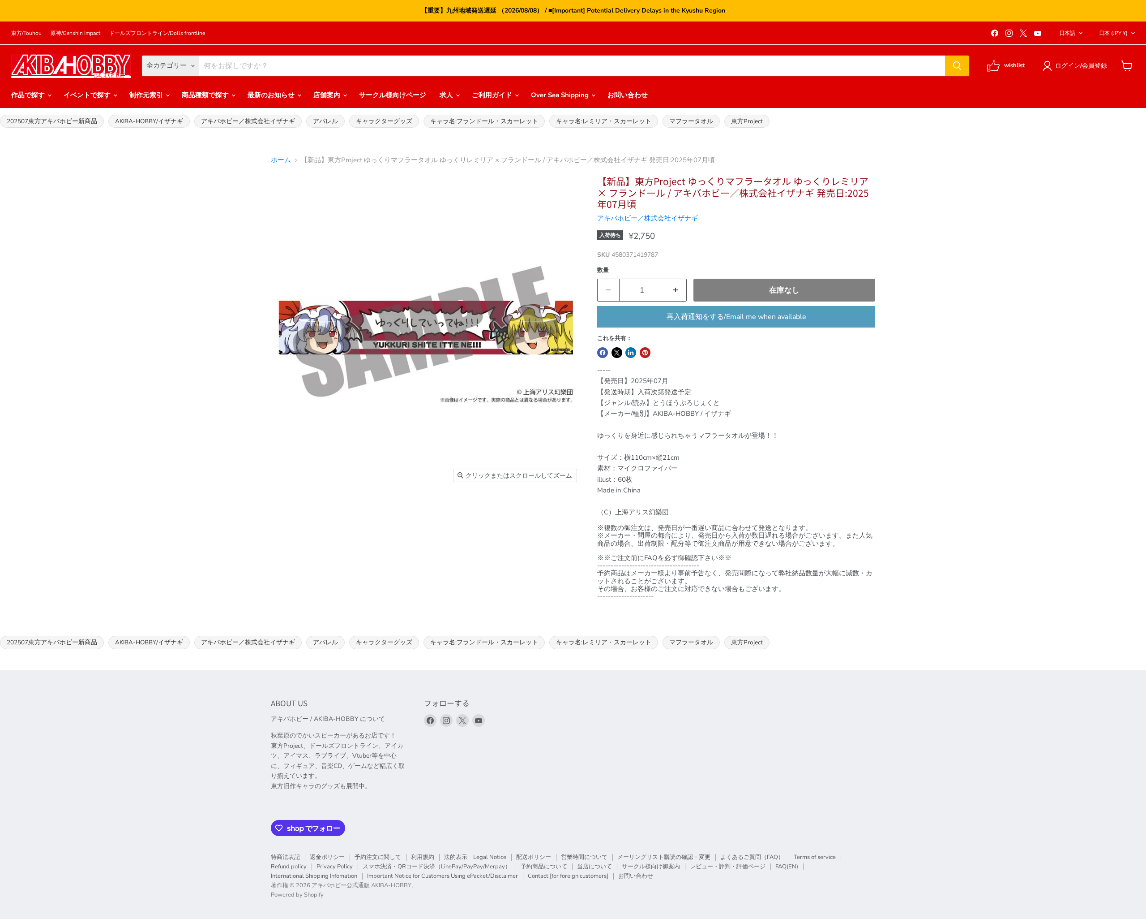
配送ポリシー (533, 857)
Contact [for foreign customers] (568, 876)
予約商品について (544, 867)
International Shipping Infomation (314, 876)
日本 (1113, 33)
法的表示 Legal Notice (475, 857)
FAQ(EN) (786, 867)
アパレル (325, 121)
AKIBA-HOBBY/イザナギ (149, 121)
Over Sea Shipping (560, 95)
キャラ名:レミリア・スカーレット (603, 121)
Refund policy (289, 867)
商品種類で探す (206, 95)
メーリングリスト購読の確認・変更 (663, 857)
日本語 (1067, 33)
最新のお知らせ (272, 95)
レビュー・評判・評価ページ (727, 867)
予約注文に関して (378, 857)
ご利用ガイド (493, 95)
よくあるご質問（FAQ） (752, 857)
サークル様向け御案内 (651, 867)
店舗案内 (327, 95)
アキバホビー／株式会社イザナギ (248, 121)
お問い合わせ (627, 95)
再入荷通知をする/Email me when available (736, 317)
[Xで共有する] (616, 352)
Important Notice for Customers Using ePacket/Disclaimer (442, 876)
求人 (447, 95)
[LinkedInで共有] (630, 352)
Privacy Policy (334, 867)
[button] (1076, 65)
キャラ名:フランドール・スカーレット (484, 121)
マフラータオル (691, 121)
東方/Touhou (26, 33)
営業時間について (584, 857)
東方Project (747, 121)
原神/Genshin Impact (75, 33)
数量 (603, 270)
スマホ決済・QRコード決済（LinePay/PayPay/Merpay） (437, 867)
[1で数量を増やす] (676, 290)
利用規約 (422, 857)
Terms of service (815, 857)
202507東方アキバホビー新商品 (52, 121)
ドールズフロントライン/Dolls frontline (157, 33)
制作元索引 (147, 95)
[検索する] (957, 66)
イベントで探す (88, 95)
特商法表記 (285, 857)
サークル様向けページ (392, 95)
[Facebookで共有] (602, 352)
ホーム (281, 160)
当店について (594, 867)
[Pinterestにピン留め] (645, 352)
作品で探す (29, 95)
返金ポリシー (327, 857)
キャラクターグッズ (384, 121)
